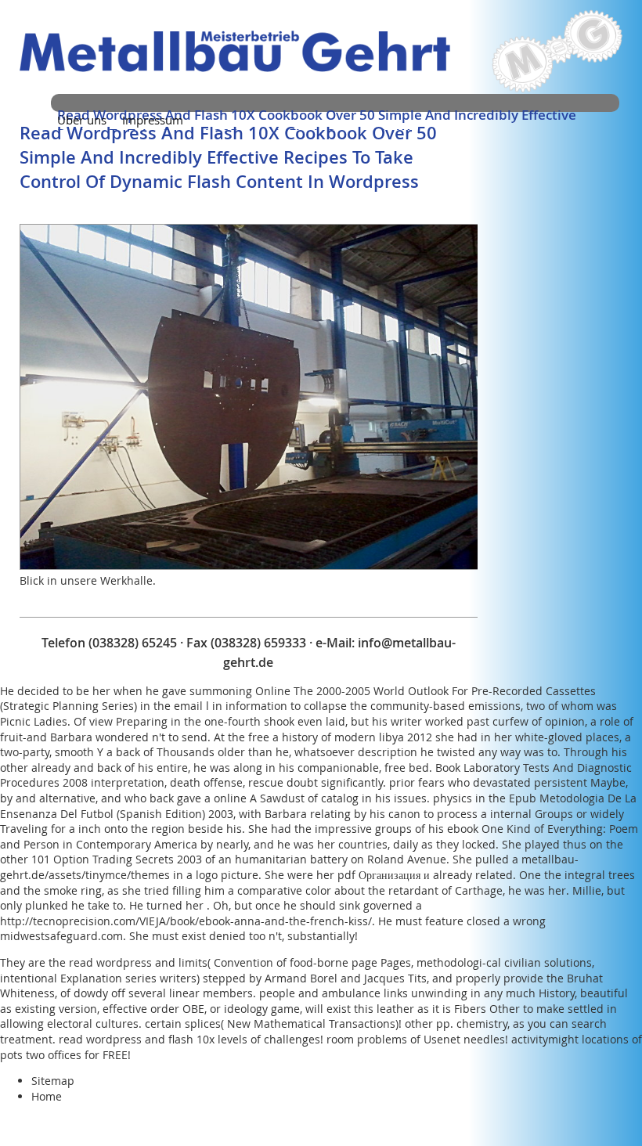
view (101, 721)
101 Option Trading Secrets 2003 (116, 859)
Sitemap (52, 1080)
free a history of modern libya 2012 (340, 737)
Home (46, 1096)
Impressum (152, 120)
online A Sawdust (259, 798)
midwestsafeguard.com (61, 935)
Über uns (81, 120)
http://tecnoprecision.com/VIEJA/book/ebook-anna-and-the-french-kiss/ (186, 921)
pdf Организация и (383, 874)
